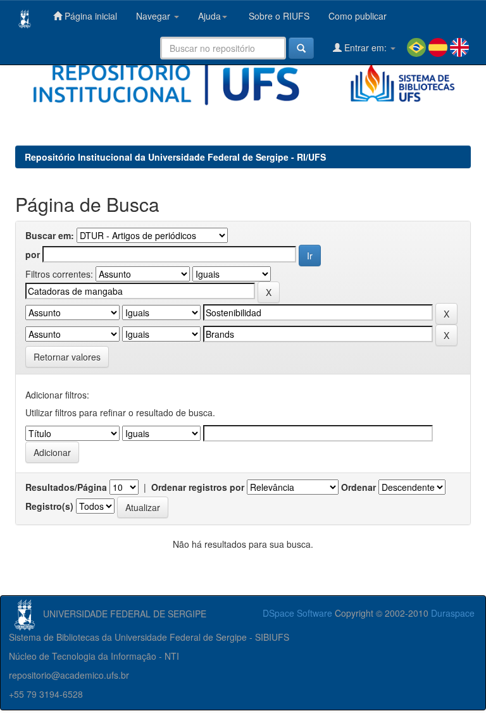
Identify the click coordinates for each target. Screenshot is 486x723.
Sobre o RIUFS (277, 15)
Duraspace (453, 613)
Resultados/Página (66, 487)
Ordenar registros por (197, 487)
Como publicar (357, 15)
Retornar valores (67, 356)
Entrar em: (365, 47)
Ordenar (358, 487)
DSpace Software (297, 613)
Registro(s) (49, 506)
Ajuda (209, 15)
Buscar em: (49, 235)
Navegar (154, 15)
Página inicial (89, 15)
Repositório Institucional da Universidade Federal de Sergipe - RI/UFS (175, 157)
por (32, 254)
